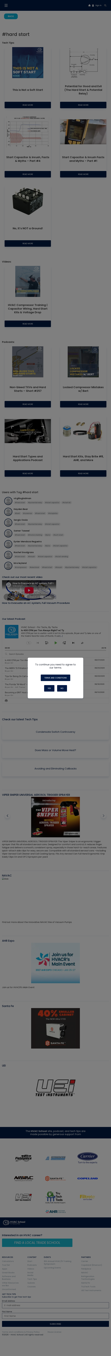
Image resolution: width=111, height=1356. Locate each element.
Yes (49, 688)
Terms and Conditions (55, 677)
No (62, 688)
